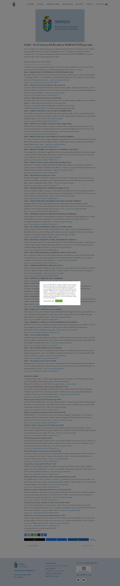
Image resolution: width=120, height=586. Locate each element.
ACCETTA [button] (58, 301)
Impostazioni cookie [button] (49, 301)
